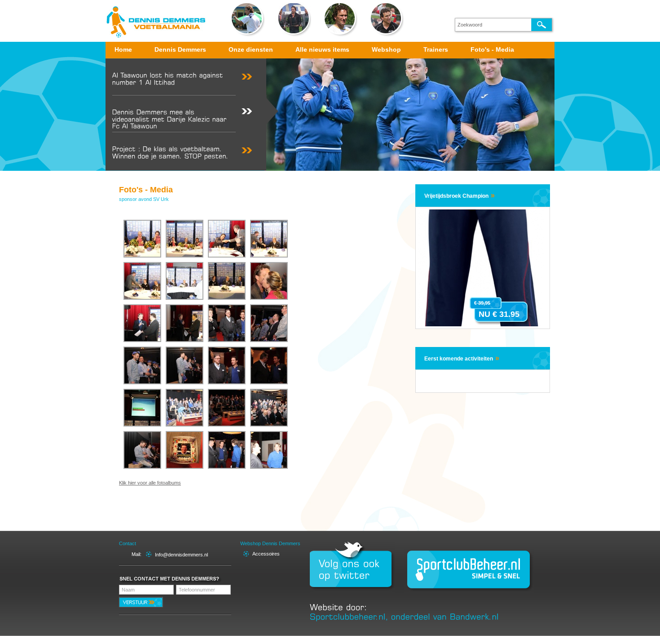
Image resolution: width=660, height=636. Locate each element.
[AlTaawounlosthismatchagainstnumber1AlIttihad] (174, 76)
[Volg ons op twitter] (352, 569)
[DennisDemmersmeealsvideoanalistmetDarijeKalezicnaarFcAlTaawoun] (174, 113)
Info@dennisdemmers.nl (181, 554)
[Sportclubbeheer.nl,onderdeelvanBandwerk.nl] (404, 616)
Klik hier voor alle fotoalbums (150, 482)
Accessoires (266, 553)
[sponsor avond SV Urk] (142, 239)
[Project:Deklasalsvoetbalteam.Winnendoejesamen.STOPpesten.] (174, 150)
